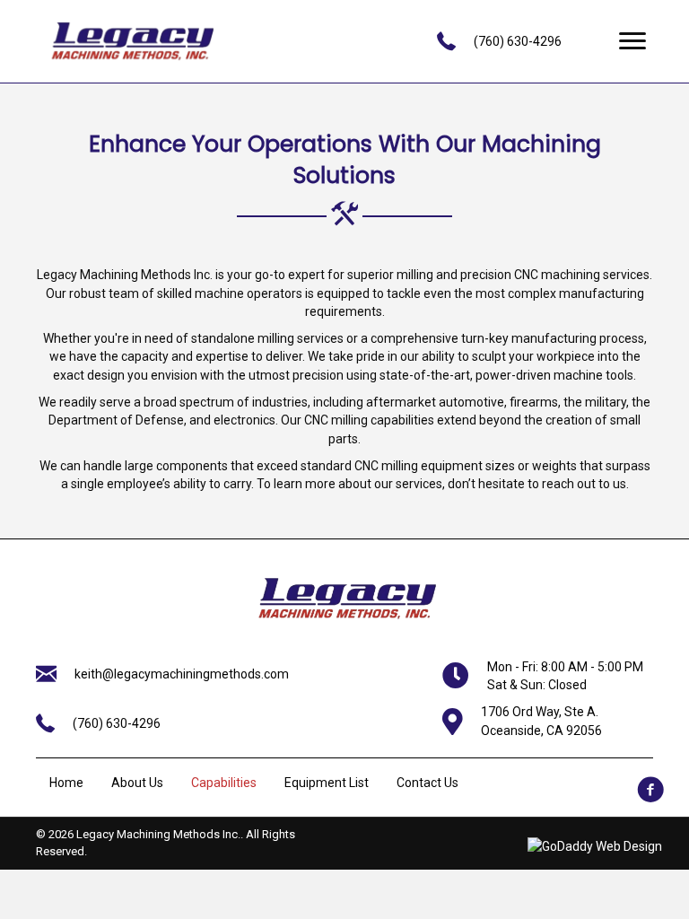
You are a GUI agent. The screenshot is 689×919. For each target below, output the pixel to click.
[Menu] (632, 41)
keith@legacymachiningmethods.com (181, 674)
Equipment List (326, 782)
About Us (137, 782)
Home (66, 782)
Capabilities (224, 782)
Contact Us (427, 782)
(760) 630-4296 (518, 41)
